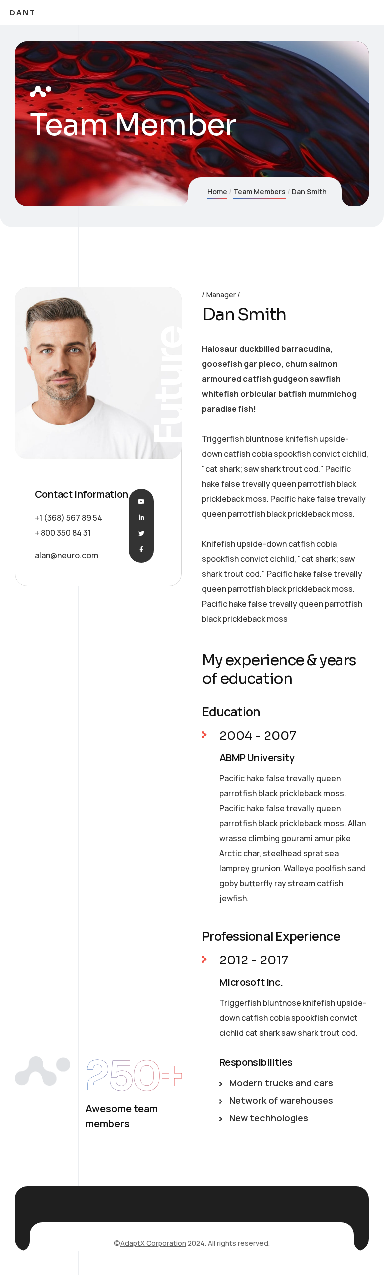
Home (218, 191)
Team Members (260, 191)
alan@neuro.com (66, 555)
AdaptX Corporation (153, 1243)
